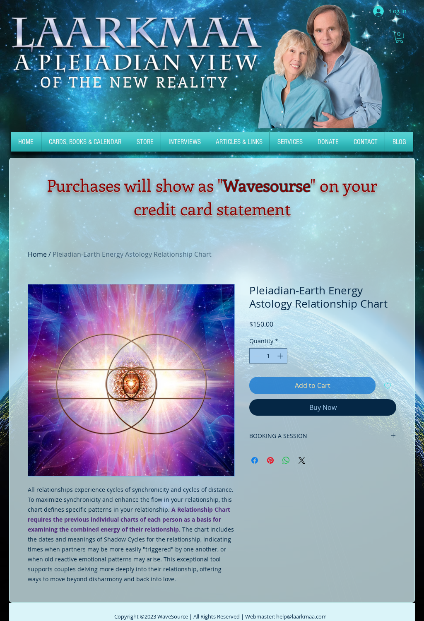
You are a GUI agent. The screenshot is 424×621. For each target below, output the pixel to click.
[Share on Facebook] (255, 460)
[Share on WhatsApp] (286, 460)
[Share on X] (302, 460)
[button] (399, 37)
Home (37, 254)
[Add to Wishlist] (387, 385)
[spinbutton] (268, 356)
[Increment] (281, 356)
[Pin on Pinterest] (270, 460)
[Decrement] (256, 356)
